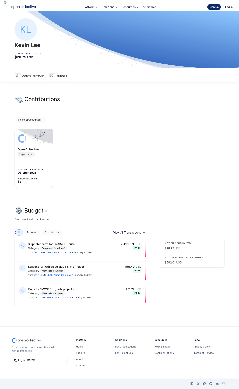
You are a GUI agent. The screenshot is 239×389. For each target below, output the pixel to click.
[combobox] (40, 360)
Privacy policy (202, 346)
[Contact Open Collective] (223, 383)
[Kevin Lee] (22, 245)
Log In (229, 6)
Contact (81, 365)
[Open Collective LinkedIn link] (191, 383)
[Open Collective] (21, 138)
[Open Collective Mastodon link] (204, 383)
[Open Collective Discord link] (217, 383)
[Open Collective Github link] (210, 383)
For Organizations (125, 346)
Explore (80, 352)
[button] (32, 76)
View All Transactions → (129, 232)
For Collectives (124, 352)
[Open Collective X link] (198, 383)
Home (79, 346)
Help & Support (163, 346)
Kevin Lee (38, 252)
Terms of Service (204, 352)
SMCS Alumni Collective (59, 252)
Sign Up (214, 6)
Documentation (163, 352)
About (79, 359)
